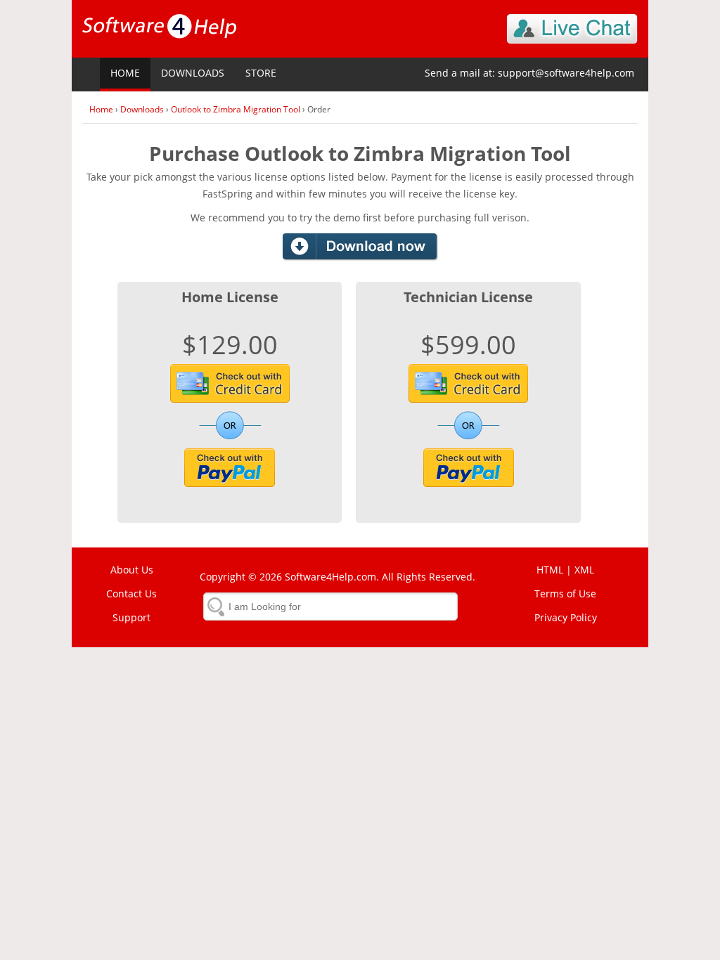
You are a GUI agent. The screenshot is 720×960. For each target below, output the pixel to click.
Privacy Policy (565, 617)
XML (584, 569)
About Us (131, 569)
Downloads (142, 109)
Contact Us (131, 593)
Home (101, 109)
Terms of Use (565, 593)
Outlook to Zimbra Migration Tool (235, 109)
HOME (125, 72)
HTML (549, 569)
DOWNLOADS (192, 72)
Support (131, 617)
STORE (260, 72)
